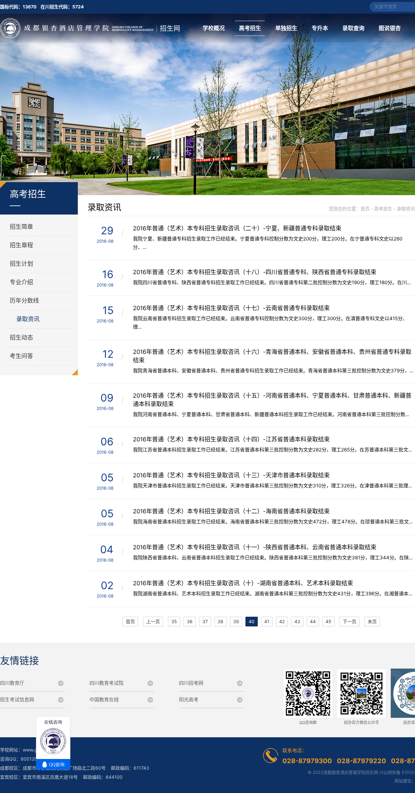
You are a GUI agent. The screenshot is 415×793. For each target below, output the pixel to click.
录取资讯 (28, 319)
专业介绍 (21, 282)
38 (220, 621)
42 (282, 621)
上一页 (153, 621)
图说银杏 (390, 28)
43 (297, 621)
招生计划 (21, 263)
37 (205, 621)
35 (174, 621)
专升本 (320, 28)
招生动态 (21, 337)
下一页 (349, 621)
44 (313, 621)
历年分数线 (24, 300)
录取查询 (353, 28)
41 (266, 621)
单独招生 (286, 28)
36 (190, 621)
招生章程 (21, 245)
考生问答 (21, 356)
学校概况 (214, 28)
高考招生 (250, 28)
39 (236, 621)
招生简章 (21, 226)
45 (328, 621)
